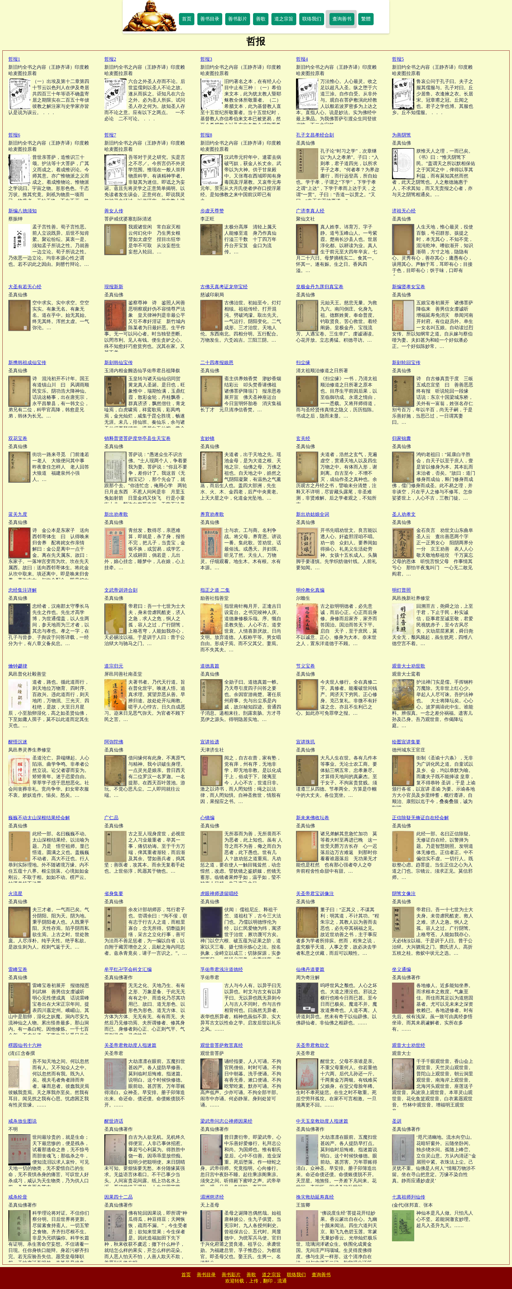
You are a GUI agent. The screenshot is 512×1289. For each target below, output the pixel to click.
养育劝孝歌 (212, 514)
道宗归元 (113, 666)
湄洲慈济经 (212, 1197)
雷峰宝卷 (17, 969)
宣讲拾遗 (209, 741)
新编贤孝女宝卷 (408, 286)
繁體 (366, 18)
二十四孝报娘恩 (216, 362)
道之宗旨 (283, 18)
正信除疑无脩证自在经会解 (420, 817)
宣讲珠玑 (305, 741)
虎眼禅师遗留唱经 (219, 893)
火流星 (15, 893)
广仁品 (111, 817)
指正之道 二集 (215, 590)
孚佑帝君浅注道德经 (221, 969)
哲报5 (398, 59)
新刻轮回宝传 (406, 362)
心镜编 (207, 817)
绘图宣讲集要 (406, 741)
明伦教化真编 (310, 590)
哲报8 (206, 134)
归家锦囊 (401, 438)
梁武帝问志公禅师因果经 (226, 1121)
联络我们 (311, 18)
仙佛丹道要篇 (310, 969)
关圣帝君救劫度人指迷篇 (130, 1045)
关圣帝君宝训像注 (315, 893)
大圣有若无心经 (24, 286)
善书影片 (237, 18)
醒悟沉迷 (17, 741)
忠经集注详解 (22, 590)
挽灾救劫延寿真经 (315, 1197)
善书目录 (209, 18)
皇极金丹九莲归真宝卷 (319, 286)
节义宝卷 (305, 666)
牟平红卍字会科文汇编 (128, 969)
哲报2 (110, 59)
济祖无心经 (404, 210)
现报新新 (113, 286)
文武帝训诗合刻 (120, 590)
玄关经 (303, 438)
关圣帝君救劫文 (312, 1045)
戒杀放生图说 (22, 1121)
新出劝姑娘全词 (312, 514)
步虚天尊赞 (212, 210)
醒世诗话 (113, 1121)
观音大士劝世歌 (408, 666)
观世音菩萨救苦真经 (221, 1045)
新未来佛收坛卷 (312, 817)
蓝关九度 (17, 514)
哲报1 (14, 59)
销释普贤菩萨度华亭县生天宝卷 (137, 438)
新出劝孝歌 (116, 514)
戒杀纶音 (17, 1197)
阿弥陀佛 (113, 741)
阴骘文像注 (404, 893)
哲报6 (14, 134)
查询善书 (341, 18)
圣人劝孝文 (404, 514)
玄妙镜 (207, 438)
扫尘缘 (303, 362)
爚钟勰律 (17, 666)
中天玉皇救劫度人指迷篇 (322, 1121)
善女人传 (113, 210)
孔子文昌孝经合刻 (315, 134)
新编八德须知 (22, 210)
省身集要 (113, 893)
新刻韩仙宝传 (118, 362)
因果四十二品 (118, 1197)
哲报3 (206, 59)
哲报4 (302, 59)
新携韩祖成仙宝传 (27, 362)
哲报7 (110, 134)
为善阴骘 (401, 134)
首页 (186, 18)
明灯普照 (401, 590)
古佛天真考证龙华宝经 (224, 286)
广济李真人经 (310, 210)
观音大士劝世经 (408, 1045)
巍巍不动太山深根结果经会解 (39, 817)
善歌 (260, 18)
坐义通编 (401, 969)
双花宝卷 (17, 438)
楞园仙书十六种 (24, 1045)
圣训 (396, 1121)
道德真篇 (209, 666)
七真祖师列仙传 (408, 1197)
